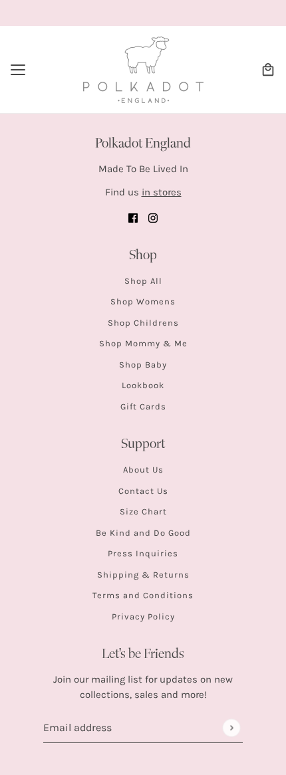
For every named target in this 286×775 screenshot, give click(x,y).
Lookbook (143, 385)
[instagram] (153, 218)
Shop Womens (143, 301)
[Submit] (231, 727)
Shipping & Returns (143, 575)
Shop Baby (143, 365)
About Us (143, 470)
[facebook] (133, 218)
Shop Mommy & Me (143, 343)
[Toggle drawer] (18, 69)
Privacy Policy (143, 616)
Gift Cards (143, 406)
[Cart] (268, 69)
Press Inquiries (143, 553)
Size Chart (143, 511)
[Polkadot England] (143, 70)
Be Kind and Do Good (143, 533)
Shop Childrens (143, 323)
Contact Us (143, 491)
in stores (162, 192)
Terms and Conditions (143, 595)
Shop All (143, 281)
